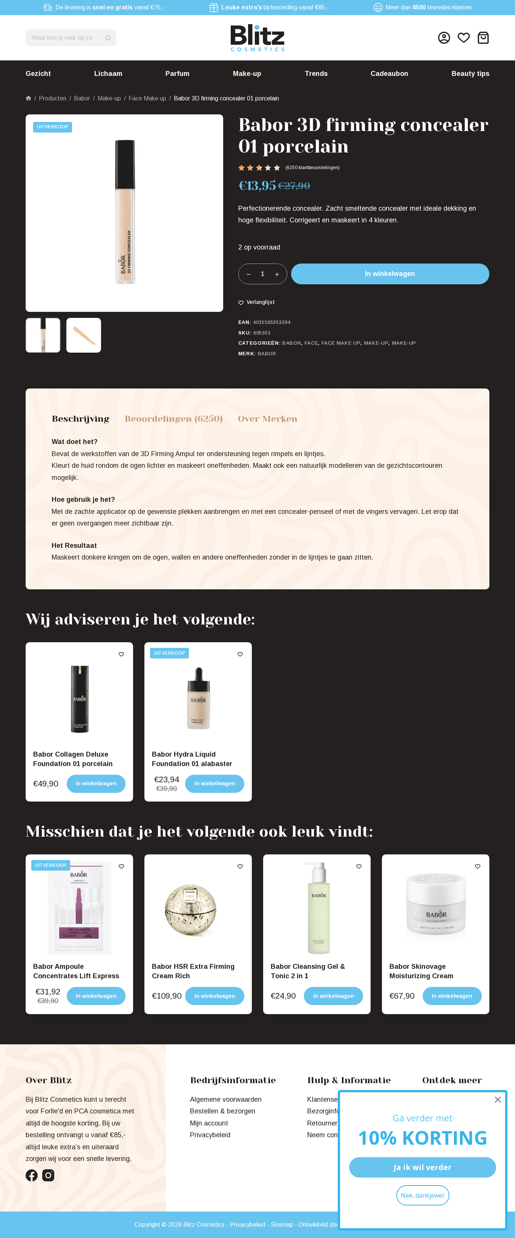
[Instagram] (48, 1175)
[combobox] (63, 37)
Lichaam (108, 73)
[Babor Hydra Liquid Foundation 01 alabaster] (198, 696)
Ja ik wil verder (423, 1167)
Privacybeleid (210, 1135)
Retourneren (326, 1123)
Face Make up (341, 343)
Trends (316, 73)
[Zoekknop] (108, 38)
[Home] (28, 98)
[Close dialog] (497, 1099)
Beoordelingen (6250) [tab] (173, 418)
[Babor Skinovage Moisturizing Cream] (435, 908)
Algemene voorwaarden (226, 1099)
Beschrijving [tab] (80, 418)
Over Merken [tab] (267, 418)
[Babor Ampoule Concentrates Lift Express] (79, 908)
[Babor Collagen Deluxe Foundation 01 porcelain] (79, 696)
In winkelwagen (390, 274)
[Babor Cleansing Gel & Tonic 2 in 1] (317, 908)
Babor (291, 343)
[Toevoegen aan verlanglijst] (121, 654)
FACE (311, 343)
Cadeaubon (389, 73)
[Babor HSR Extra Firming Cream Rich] (198, 908)
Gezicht (38, 73)
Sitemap (282, 1224)
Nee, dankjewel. (423, 1195)
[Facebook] (32, 1175)
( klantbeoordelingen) (312, 167)
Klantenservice (329, 1099)
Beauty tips (470, 73)
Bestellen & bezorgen (222, 1111)
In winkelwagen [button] (96, 783)
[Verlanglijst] (464, 38)
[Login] (444, 38)
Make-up (247, 73)
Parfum (178, 73)
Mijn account (209, 1123)
